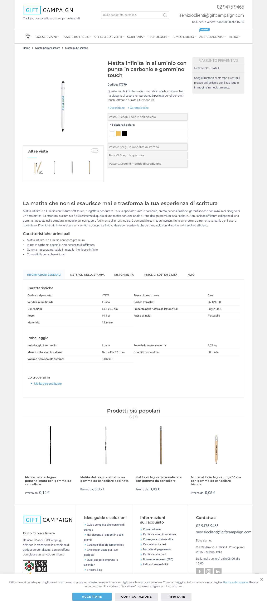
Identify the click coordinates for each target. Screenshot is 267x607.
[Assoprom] (35, 566)
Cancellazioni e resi (154, 544)
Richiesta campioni (154, 554)
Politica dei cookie (235, 582)
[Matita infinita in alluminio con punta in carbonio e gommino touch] (63, 102)
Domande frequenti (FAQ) (158, 559)
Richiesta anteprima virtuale (159, 534)
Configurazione (136, 596)
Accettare (92, 596)
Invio (190, 274)
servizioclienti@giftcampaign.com (211, 15)
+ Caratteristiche (138, 107)
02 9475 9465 (230, 7)
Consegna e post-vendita (158, 539)
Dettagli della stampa (87, 274)
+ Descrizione (116, 107)
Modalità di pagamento (157, 549)
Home (26, 47)
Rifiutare (176, 596)
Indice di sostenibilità (160, 274)
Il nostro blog (94, 569)
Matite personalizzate (47, 47)
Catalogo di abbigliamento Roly (105, 544)
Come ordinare (152, 529)
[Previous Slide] (93, 150)
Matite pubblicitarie (76, 47)
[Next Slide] (97, 150)
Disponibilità (124, 274)
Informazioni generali (44, 274)
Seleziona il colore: (122, 124)
